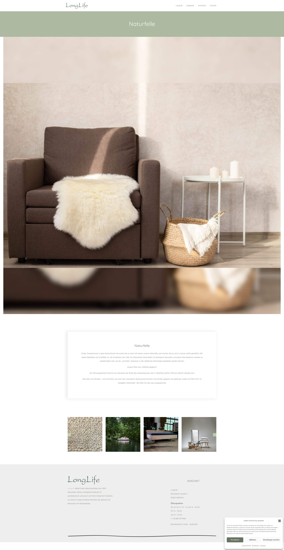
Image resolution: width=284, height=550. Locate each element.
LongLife (71, 488)
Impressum (263, 545)
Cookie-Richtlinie (246, 545)
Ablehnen (252, 540)
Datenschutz (255, 545)
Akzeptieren (235, 540)
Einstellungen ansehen (271, 540)
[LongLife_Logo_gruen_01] (77, 3)
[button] (279, 521)
